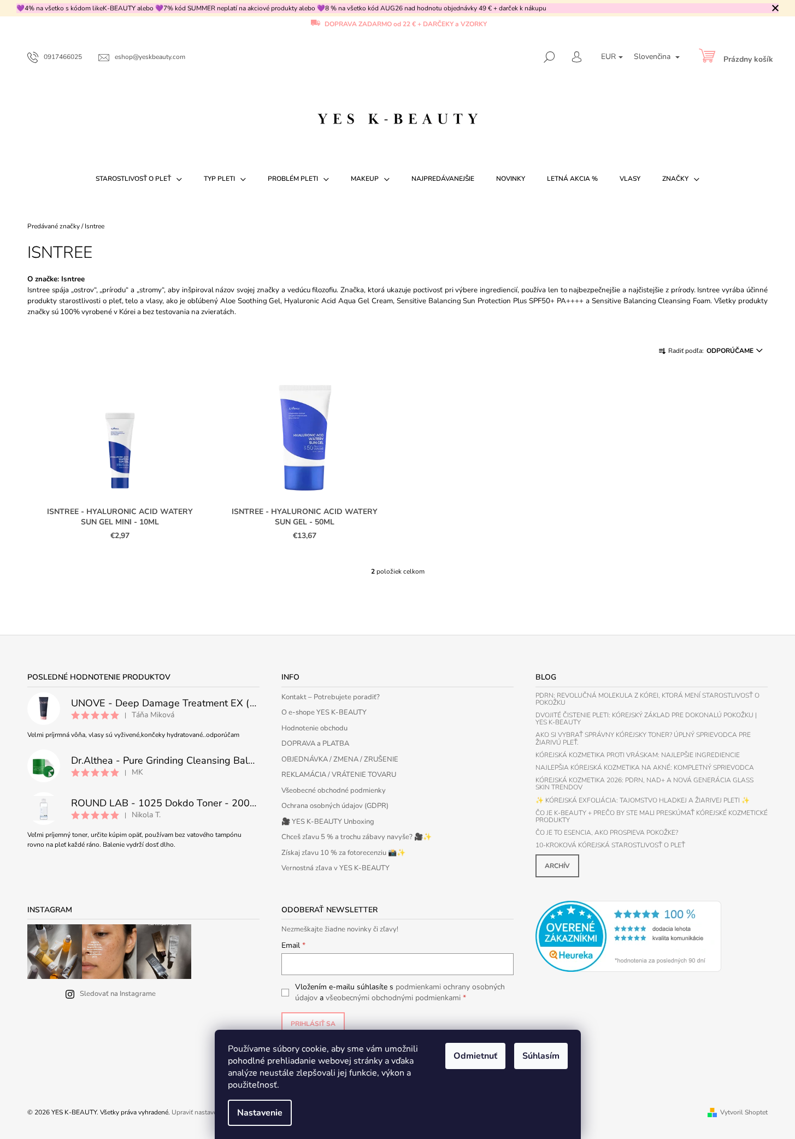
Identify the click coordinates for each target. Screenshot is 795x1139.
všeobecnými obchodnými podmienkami (393, 998)
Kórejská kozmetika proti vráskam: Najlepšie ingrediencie (637, 755)
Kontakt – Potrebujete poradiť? (330, 697)
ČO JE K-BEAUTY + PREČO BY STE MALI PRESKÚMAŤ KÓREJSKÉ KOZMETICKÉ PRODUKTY (651, 817)
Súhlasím (541, 1056)
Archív (557, 865)
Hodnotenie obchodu (314, 728)
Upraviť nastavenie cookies (211, 1112)
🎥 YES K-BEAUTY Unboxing (327, 822)
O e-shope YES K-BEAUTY (324, 712)
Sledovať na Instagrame (118, 994)
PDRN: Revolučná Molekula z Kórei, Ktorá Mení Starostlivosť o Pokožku (647, 699)
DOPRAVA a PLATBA (315, 743)
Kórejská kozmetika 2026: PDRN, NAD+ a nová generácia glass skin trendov (644, 784)
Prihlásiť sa (313, 1023)
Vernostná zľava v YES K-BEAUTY (335, 868)
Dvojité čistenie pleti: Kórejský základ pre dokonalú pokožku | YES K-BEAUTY (646, 719)
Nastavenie (259, 1113)
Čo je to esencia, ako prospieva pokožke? (606, 832)
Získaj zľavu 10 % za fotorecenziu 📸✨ (343, 853)
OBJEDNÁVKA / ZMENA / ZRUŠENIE (339, 759)
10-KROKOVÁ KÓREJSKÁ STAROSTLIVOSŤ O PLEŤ (610, 845)
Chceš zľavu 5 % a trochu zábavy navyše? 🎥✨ (356, 837)
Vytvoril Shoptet (744, 1112)
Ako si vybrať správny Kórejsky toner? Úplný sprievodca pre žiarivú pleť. (643, 738)
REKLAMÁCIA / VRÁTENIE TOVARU (338, 775)
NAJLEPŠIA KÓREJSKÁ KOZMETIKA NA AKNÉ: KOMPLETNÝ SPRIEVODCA (644, 767)
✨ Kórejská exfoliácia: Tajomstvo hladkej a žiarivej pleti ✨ (642, 800)
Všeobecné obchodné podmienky (333, 790)
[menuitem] (139, 178)
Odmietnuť (475, 1056)
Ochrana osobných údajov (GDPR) (334, 806)
